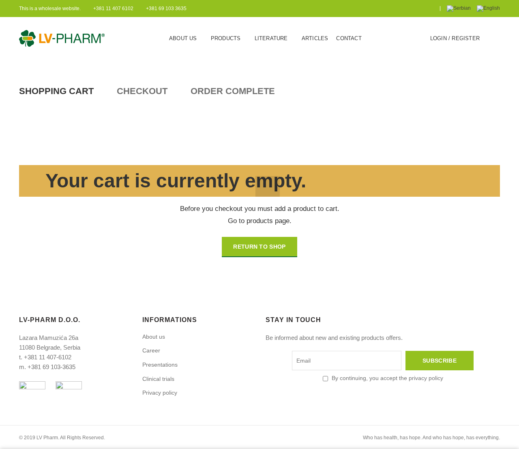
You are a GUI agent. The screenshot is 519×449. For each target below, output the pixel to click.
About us (153, 336)
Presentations (160, 364)
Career (151, 350)
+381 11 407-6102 (47, 357)
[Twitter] (400, 8)
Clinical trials (158, 379)
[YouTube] (421, 8)
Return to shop (259, 246)
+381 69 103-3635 (51, 366)
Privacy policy (159, 392)
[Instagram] (410, 8)
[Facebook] (390, 8)
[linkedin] (431, 8)
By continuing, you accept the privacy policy (387, 378)
